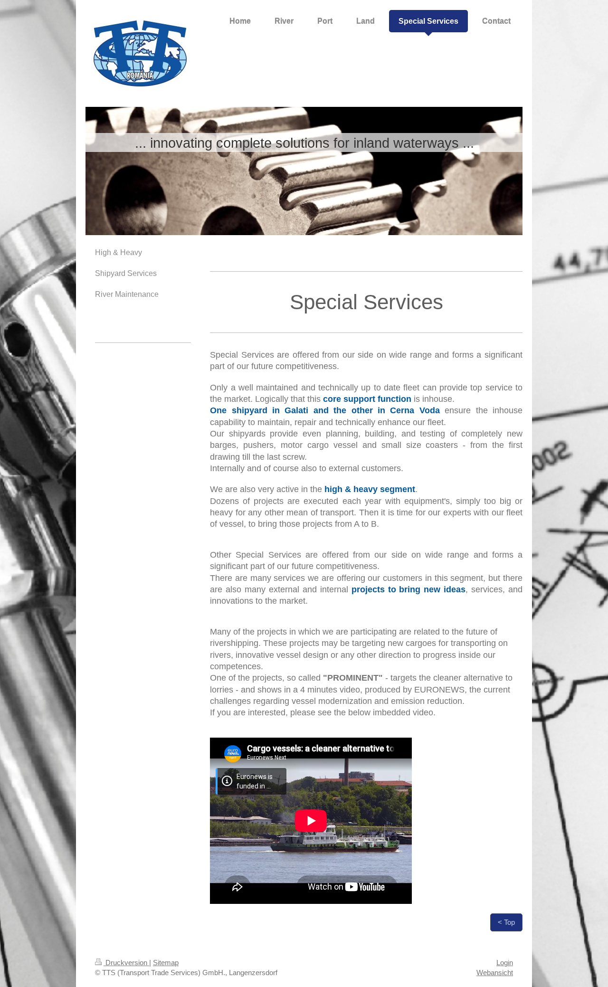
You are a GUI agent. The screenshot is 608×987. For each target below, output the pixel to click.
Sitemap (166, 963)
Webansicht (494, 972)
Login (504, 963)
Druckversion (126, 963)
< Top (506, 922)
